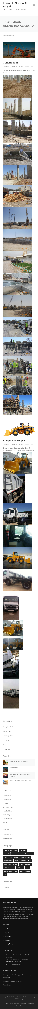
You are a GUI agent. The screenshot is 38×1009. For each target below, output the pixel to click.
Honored (5, 803)
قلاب (21, 871)
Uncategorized (7, 818)
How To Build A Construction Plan (20, 781)
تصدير (27, 867)
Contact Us (6, 749)
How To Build (7, 857)
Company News (8, 736)
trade (16, 860)
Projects (5, 745)
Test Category (7, 815)
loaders (16, 857)
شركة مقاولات (8, 871)
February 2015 (7, 838)
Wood (5, 822)
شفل (16, 871)
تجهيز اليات (20, 867)
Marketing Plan (7, 807)
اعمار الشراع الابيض (25, 864)
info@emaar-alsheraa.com (14, 961)
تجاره (12, 867)
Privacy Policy (9, 944)
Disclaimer (8, 940)
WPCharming (19, 999)
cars (16, 850)
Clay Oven (23, 850)
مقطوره (27, 871)
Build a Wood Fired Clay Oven (19, 761)
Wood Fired (7, 864)
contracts (6, 854)
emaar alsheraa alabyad (19, 854)
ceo (13, 66)
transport (23, 860)
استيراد (15, 864)
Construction (11, 62)
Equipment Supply (14, 440)
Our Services (7, 740)
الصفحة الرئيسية (8, 727)
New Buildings (7, 811)
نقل (5, 874)
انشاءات (6, 867)
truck (29, 860)
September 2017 (8, 835)
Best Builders (7, 796)
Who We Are (7, 731)
